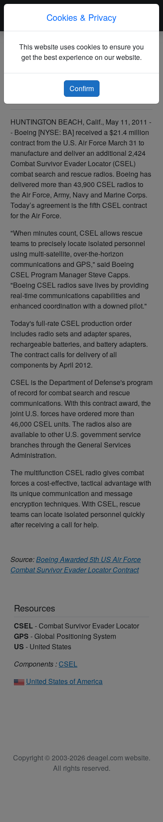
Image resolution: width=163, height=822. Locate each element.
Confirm (82, 88)
